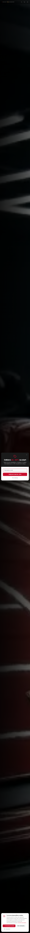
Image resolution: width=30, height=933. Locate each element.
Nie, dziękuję (15, 477)
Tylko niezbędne (20, 925)
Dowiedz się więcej (22, 922)
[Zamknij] (26, 455)
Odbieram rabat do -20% (15, 474)
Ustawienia (7, 929)
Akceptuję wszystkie (9, 925)
